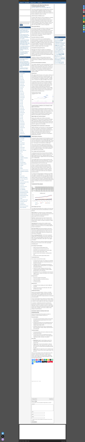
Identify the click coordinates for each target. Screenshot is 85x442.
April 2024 (21, 76)
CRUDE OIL (21, 159)
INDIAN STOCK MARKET (23, 177)
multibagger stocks (60, 50)
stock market (57, 60)
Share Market (57, 59)
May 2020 (21, 103)
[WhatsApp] (84, 20)
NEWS (57, 54)
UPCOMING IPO (61, 63)
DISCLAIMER (27, 2)
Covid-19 (56, 44)
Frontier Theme (63, 441)
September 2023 (22, 85)
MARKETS (61, 49)
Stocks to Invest (57, 63)
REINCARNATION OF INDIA (24, 192)
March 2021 (21, 91)
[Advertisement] (40, 372)
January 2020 (22, 108)
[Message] (84, 30)
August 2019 (22, 114)
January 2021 (22, 94)
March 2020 (21, 106)
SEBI (56, 58)
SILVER (21, 198)
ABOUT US (21, 2)
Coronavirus (62, 42)
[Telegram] (84, 28)
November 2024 (22, 73)
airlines (21, 141)
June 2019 (21, 117)
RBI (55, 55)
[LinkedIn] (84, 18)
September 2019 (22, 112)
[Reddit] (84, 16)
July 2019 (21, 115)
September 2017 (22, 133)
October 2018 (22, 126)
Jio (55, 49)
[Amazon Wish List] (84, 22)
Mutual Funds (57, 51)
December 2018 (22, 123)
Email (33, 414)
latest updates (22, 180)
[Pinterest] (84, 10)
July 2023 (21, 88)
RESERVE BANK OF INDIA (24, 195)
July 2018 (21, 129)
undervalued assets (23, 204)
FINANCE (21, 168)
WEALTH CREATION (23, 207)
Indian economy (60, 45)
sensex (63, 58)
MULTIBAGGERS (22, 183)
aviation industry (22, 147)
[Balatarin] (84, 26)
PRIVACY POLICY (33, 2)
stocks (62, 62)
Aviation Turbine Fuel (23, 150)
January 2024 (22, 79)
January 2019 (22, 121)
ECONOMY (21, 165)
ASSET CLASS (22, 144)
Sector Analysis (58, 58)
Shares (61, 59)
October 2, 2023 (38, 7)
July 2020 (21, 100)
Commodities (22, 156)
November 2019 (22, 109)
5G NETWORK (22, 138)
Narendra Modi (61, 51)
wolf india (33, 7)
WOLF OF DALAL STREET (24, 0)
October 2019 (22, 111)
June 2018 (21, 130)
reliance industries (59, 55)
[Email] (84, 12)
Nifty (60, 54)
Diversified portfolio (22, 162)
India (20, 174)
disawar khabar (22, 59)
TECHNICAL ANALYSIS (23, 201)
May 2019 (21, 118)
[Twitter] (84, 8)
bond (20, 153)
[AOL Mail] (84, 24)
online (21, 61)
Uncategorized (44, 7)
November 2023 (22, 82)
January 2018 (22, 132)
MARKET (57, 49)
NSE (62, 54)
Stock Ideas (63, 59)
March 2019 (21, 120)
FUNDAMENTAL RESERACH (24, 171)
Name (33, 411)
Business (56, 41)
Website (33, 416)
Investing (61, 46)
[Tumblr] (84, 14)
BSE (61, 40)
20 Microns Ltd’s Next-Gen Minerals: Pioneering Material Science (40, 5)
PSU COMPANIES (22, 189)
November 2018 (22, 124)
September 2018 (22, 127)
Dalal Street (59, 44)
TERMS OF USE (39, 2)
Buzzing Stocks (60, 41)
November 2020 (22, 97)
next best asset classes (23, 186)
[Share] (84, 32)
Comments (49, 7)
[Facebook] (84, 6)
